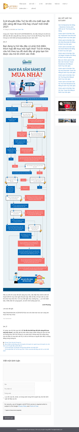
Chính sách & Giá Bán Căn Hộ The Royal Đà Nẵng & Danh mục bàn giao (66, 77)
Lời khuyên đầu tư (11, 345)
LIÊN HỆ (33, 8)
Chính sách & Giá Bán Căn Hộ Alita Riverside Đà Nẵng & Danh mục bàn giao (66, 42)
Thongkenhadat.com (56, 429)
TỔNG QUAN (22, 4)
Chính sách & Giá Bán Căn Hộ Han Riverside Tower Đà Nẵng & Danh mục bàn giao (67, 70)
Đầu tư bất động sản (14, 344)
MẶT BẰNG (49, 4)
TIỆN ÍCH (57, 4)
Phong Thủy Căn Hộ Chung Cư (13, 342)
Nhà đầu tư (19, 345)
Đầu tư (6, 344)
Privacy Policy (22, 406)
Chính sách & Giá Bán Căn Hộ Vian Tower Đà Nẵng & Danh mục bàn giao (66, 90)
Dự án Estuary (31, 429)
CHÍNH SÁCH (22, 8)
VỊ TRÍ (40, 4)
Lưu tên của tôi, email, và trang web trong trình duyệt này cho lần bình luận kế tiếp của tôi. (26, 398)
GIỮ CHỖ (31, 4)
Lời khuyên (22, 344)
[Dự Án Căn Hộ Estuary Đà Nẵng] (10, 6)
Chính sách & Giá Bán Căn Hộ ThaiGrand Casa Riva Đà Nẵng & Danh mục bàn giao (67, 35)
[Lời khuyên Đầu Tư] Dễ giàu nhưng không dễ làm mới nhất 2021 (21, 347)
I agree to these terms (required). (13, 410)
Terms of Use (34, 406)
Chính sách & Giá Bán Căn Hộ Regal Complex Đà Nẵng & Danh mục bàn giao (67, 55)
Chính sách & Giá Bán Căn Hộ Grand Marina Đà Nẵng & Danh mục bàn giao (66, 48)
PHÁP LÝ (65, 4)
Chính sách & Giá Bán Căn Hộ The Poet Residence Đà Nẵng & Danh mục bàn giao (66, 83)
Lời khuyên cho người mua (32, 344)
